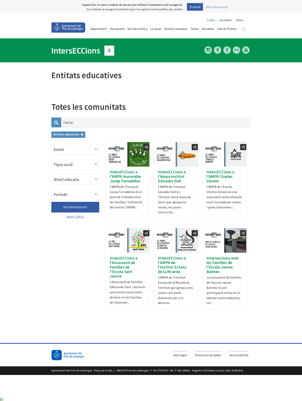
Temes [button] (194, 29)
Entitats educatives (66, 134)
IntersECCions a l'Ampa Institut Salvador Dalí (172, 176)
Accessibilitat (239, 355)
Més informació (217, 7)
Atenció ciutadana (175, 29)
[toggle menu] (109, 50)
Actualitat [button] (208, 29)
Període (60, 194)
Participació (117, 29)
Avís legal (180, 355)
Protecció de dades (208, 355)
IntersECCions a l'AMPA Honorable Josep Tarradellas (125, 176)
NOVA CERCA (75, 216)
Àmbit (59, 149)
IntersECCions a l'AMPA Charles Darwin (220, 176)
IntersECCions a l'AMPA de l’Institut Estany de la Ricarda (172, 264)
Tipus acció (63, 164)
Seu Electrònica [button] (137, 29)
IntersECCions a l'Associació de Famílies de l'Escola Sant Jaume (123, 267)
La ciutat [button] (155, 29)
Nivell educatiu (66, 179)
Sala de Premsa (226, 29)
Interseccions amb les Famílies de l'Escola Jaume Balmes (222, 264)
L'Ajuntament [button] (98, 29)
